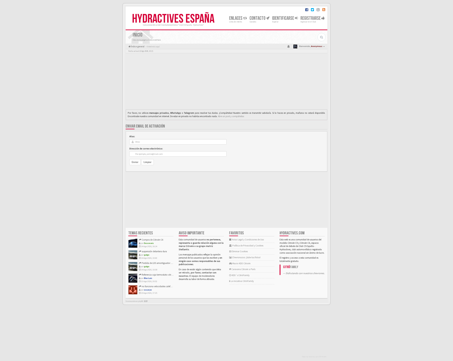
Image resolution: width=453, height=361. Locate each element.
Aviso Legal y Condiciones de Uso (247, 239)
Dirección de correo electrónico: (146, 148)
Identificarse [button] (283, 18)
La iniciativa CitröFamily (242, 281)
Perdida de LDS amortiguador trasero (159, 263)
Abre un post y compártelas (231, 116)
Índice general (137, 46)
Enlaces (236, 18)
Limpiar (147, 162)
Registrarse (310, 18)
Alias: (132, 136)
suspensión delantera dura (154, 251)
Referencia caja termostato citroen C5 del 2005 (163, 274)
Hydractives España (173, 18)
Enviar (135, 162)
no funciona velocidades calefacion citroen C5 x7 (165, 286)
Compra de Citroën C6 (152, 239)
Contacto (258, 18)
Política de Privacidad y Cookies (247, 245)
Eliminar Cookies (239, 251)
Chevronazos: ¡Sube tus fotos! (246, 257)
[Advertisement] (226, 82)
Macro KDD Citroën (241, 263)
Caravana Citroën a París (243, 269)
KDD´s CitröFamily (240, 275)
